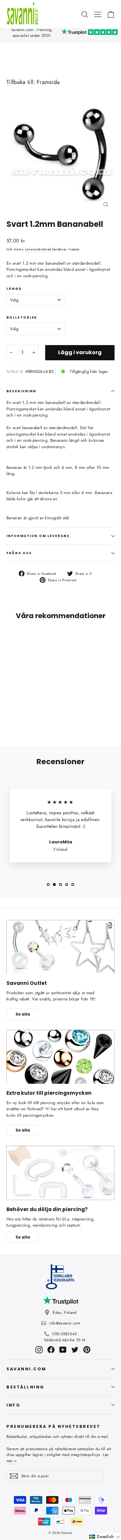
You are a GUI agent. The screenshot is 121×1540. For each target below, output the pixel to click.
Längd (14, 289)
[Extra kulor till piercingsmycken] (60, 1057)
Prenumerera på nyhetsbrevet (53, 1426)
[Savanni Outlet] (60, 947)
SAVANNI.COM (26, 1369)
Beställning (25, 1387)
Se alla (22, 1014)
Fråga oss (19, 553)
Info (13, 1405)
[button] (104, 1536)
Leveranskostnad (38, 249)
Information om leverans (38, 536)
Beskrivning (21, 391)
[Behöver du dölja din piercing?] (60, 1173)
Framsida (48, 82)
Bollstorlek (21, 318)
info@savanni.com (64, 1323)
